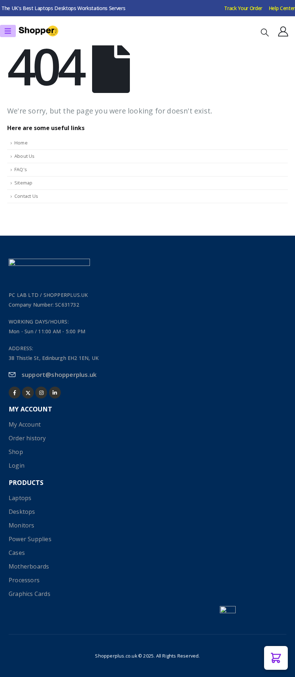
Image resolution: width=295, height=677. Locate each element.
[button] (264, 32)
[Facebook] (15, 392)
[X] (28, 392)
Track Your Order (243, 8)
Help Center (282, 8)
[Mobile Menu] (8, 31)
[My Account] (283, 31)
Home (21, 143)
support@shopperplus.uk (59, 374)
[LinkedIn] (55, 392)
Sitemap (23, 183)
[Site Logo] (38, 31)
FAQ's (20, 169)
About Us (24, 156)
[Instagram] (41, 392)
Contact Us (26, 196)
